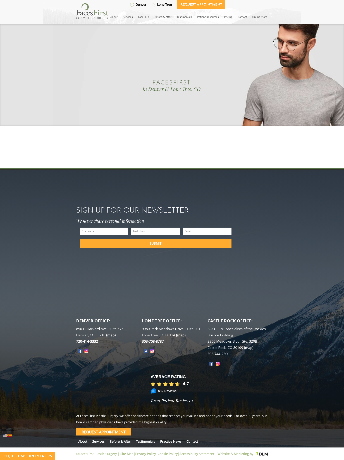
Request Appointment (201, 4)
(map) (111, 335)
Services (128, 17)
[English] (5, 435)
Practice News (170, 441)
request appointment (104, 431)
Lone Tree (164, 4)
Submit (155, 243)
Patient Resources (208, 17)
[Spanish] (9, 435)
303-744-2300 (218, 354)
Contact (242, 17)
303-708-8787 (153, 341)
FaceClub (143, 17)
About (114, 17)
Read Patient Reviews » (172, 400)
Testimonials (184, 17)
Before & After (162, 17)
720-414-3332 (87, 341)
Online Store (259, 17)
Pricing (228, 17)
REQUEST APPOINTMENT (25, 456)
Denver (140, 4)
